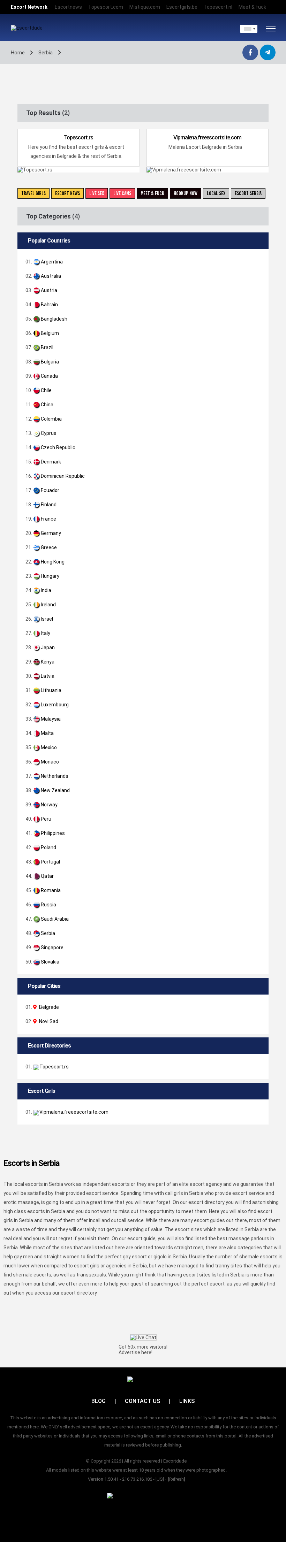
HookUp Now (185, 193)
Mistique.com (144, 7)
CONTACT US (142, 1401)
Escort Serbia (248, 193)
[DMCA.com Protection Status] (143, 1495)
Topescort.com (105, 7)
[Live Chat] (143, 1337)
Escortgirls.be (181, 7)
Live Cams (122, 193)
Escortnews (68, 7)
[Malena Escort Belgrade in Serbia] (258, 1112)
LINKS (187, 1401)
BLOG (98, 1401)
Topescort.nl (218, 7)
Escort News (67, 193)
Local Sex (216, 193)
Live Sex (96, 193)
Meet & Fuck (252, 7)
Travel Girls (33, 193)
